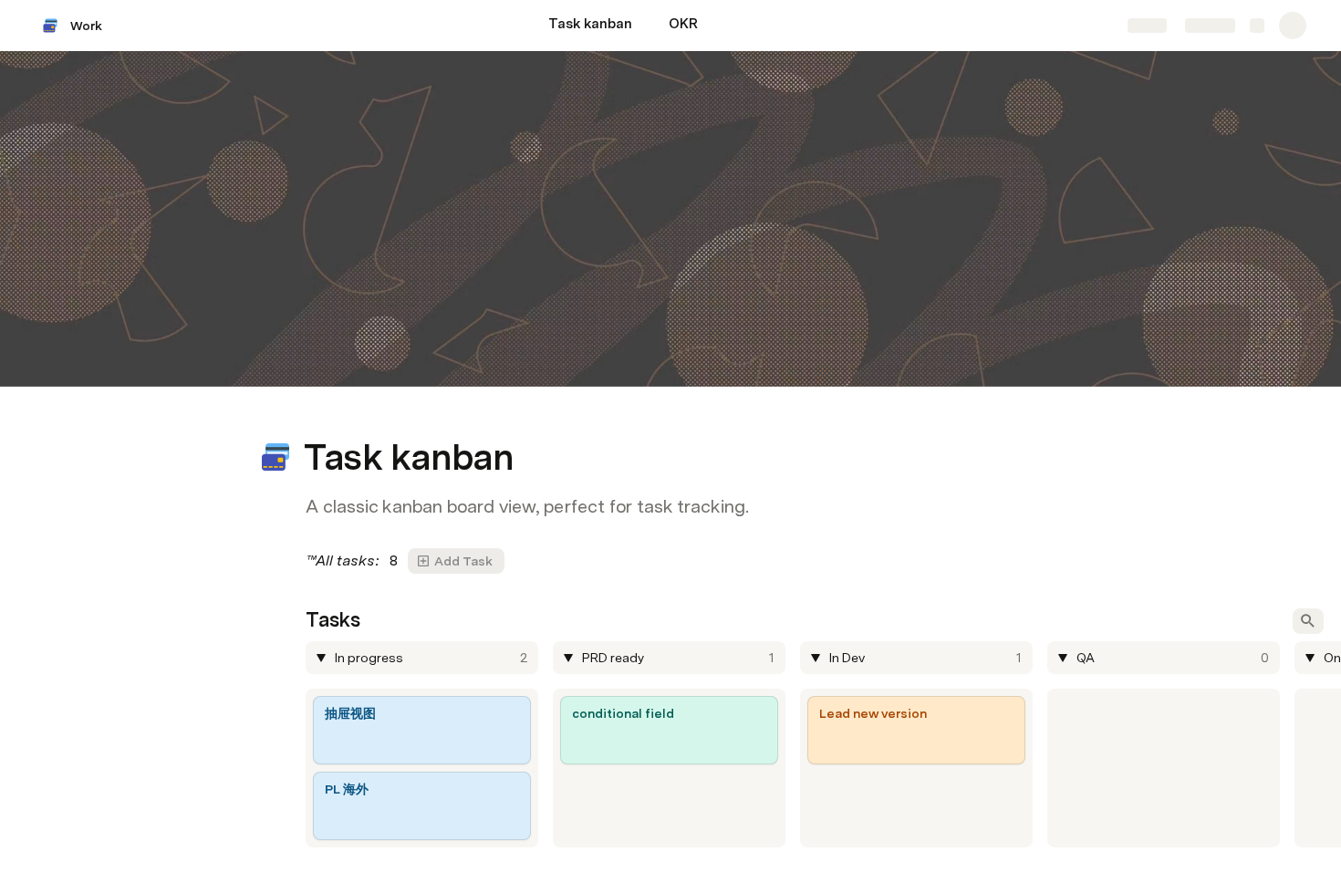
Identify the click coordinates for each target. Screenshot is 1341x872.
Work (86, 25)
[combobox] (425, 658)
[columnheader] (422, 657)
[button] (315, 416)
